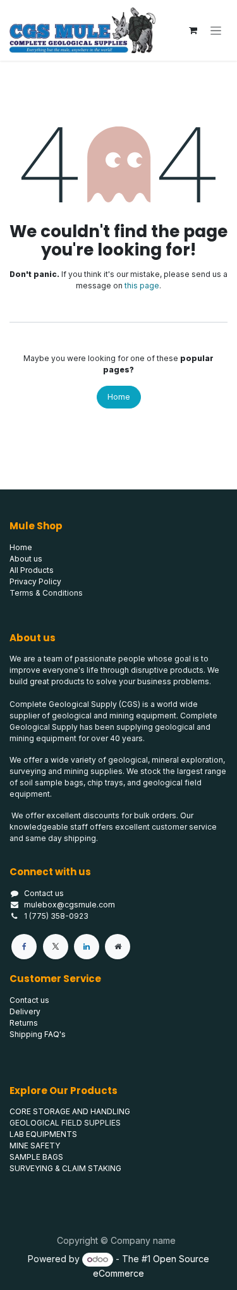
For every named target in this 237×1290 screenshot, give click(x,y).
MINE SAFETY (34, 1145)
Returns (23, 1023)
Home (118, 397)
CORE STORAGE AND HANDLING (69, 1111)
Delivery (24, 1011)
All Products (31, 570)
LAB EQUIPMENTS (43, 1134)
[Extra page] (117, 946)
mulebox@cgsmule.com (69, 904)
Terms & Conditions (46, 593)
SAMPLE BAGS (36, 1157)
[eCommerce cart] (192, 30)
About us (25, 558)
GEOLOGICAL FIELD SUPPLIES (65, 1122)
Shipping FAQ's (37, 1034)
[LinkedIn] (86, 946)
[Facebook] (24, 946)
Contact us (44, 893)
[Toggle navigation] (216, 30)
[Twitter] (55, 946)
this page (142, 285)
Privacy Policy (35, 581)
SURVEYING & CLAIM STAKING (65, 1168)
